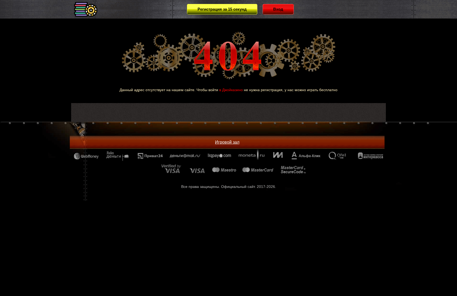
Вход (278, 9)
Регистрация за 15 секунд (222, 9)
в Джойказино (231, 90)
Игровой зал (227, 142)
